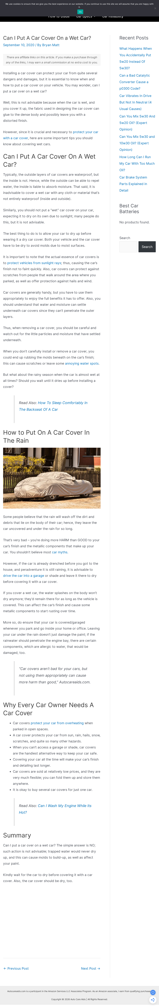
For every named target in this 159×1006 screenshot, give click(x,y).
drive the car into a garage (23, 576)
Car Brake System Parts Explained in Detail (133, 183)
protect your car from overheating (57, 723)
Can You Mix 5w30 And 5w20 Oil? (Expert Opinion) (137, 122)
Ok (80, 12)
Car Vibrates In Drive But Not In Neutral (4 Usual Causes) (135, 102)
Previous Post (16, 968)
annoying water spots (82, 363)
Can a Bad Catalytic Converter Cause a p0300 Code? (134, 81)
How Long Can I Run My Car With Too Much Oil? (137, 163)
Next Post (90, 968)
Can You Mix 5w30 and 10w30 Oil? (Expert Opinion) (137, 143)
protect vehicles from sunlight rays (34, 263)
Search (124, 238)
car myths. (60, 552)
